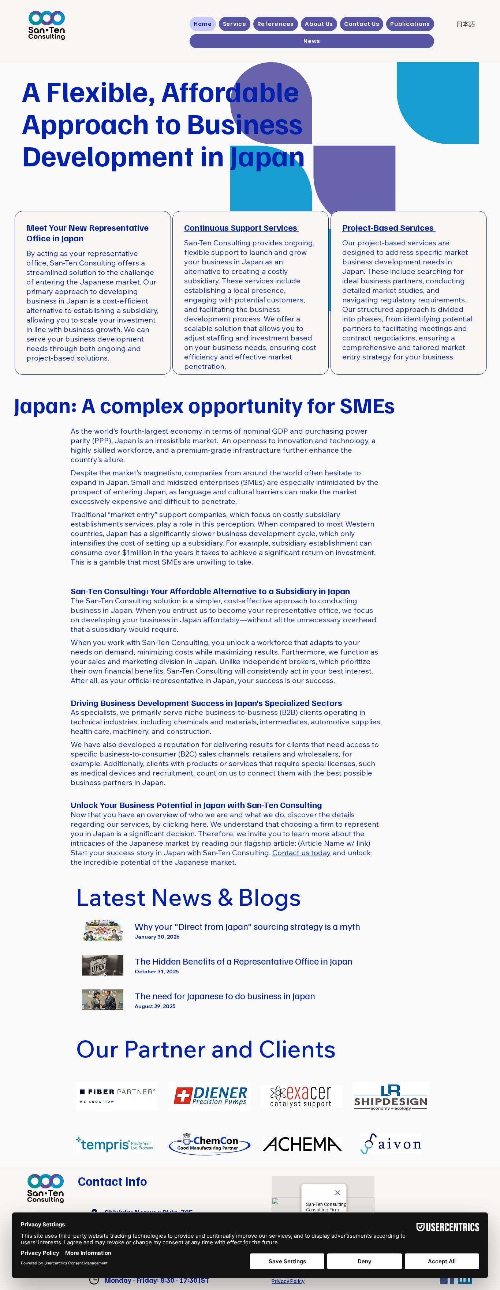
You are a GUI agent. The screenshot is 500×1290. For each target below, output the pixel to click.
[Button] (248, 930)
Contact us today (301, 852)
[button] (234, 24)
